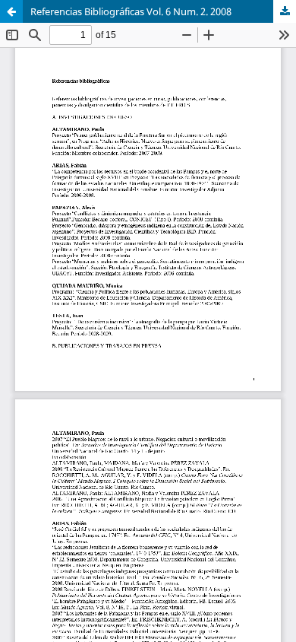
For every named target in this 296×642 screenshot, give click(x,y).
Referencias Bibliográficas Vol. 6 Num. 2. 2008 (130, 11)
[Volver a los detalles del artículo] (11, 11)
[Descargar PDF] (284, 11)
